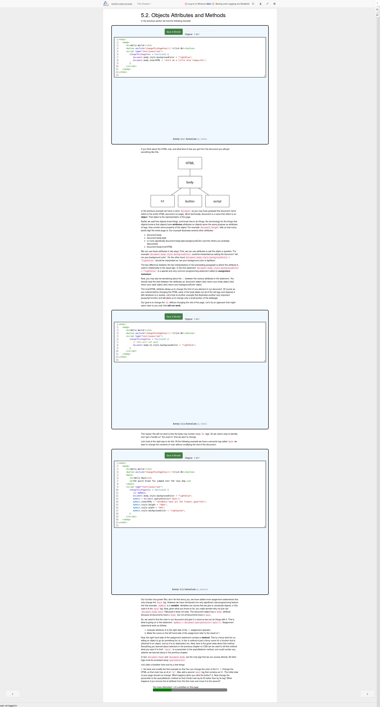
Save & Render (174, 31)
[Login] (106, 4)
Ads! (208, 3)
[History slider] (186, 30)
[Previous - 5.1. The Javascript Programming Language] (12, 693)
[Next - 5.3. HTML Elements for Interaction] (367, 693)
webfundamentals (121, 4)
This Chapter (143, 3)
